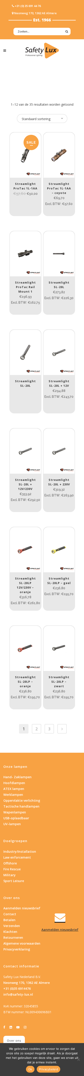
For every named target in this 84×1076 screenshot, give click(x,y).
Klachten (10, 931)
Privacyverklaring (16, 949)
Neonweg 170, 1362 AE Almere (26, 983)
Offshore (10, 863)
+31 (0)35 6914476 (17, 988)
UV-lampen (12, 824)
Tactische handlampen (21, 806)
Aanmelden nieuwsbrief (21, 908)
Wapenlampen (14, 812)
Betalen (9, 920)
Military (9, 875)
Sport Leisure (13, 881)
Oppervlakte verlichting (21, 800)
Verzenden (11, 926)
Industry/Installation (19, 851)
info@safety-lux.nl (18, 994)
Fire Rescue (12, 869)
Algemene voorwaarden (21, 943)
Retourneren (13, 937)
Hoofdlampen (14, 783)
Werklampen (13, 794)
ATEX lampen (13, 789)
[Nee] (78, 1059)
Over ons (14, 1041)
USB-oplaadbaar (16, 818)
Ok (30, 1069)
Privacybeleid (48, 1069)
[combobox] (42, 118)
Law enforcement (17, 857)
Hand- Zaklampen (17, 777)
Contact (9, 914)
